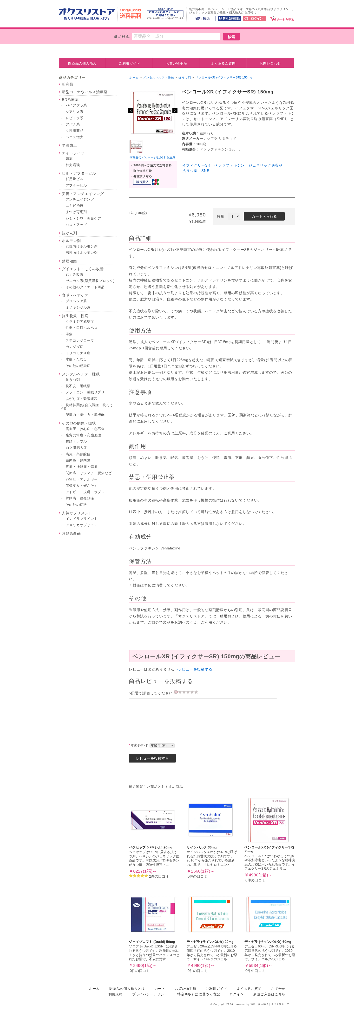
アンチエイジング (80, 199)
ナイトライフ (73, 153)
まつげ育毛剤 (76, 212)
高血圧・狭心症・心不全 (85, 429)
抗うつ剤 (73, 380)
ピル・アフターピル (79, 173)
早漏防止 (69, 145)
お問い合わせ (270, 63)
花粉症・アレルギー (82, 479)
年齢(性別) (138, 745)
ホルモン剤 (71, 241)
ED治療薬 (70, 100)
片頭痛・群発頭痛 (80, 498)
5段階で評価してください (151, 693)
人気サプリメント (77, 513)
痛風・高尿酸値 (78, 454)
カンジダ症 (75, 347)
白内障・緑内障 (78, 460)
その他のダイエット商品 (85, 287)
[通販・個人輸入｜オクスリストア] (87, 19)
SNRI (206, 171)
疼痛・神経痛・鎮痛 (82, 467)
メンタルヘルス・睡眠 (81, 374)
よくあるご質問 (223, 63)
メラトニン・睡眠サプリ (85, 392)
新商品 (67, 84)
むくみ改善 (75, 274)
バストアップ (76, 225)
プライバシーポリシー (150, 994)
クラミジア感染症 (80, 321)
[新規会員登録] (229, 19)
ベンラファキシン (229, 165)
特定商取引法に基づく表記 (198, 994)
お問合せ (278, 989)
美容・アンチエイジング (83, 194)
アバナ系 (73, 124)
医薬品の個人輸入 (82, 63)
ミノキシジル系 (78, 307)
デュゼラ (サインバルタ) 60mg (267, 942)
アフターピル (76, 185)
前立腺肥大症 (76, 448)
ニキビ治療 (75, 206)
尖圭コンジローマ (80, 340)
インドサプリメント (82, 519)
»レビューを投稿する (194, 669)
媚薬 (69, 159)
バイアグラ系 (76, 105)
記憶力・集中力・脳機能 (85, 415)
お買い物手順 (176, 63)
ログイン (236, 994)
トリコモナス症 (78, 353)
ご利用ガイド (129, 63)
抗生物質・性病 (75, 316)
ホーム (133, 77)
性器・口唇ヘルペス (82, 328)
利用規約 (115, 994)
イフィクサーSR (196, 165)
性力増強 (73, 165)
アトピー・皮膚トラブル (85, 492)
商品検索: (122, 36)
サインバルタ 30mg (202, 847)
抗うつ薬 (189, 171)
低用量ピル (75, 179)
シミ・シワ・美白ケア (83, 218)
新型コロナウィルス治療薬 (84, 92)
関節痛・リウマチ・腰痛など (89, 473)
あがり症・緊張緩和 (82, 399)
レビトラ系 (75, 118)
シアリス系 (75, 112)
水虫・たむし (76, 359)
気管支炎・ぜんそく (82, 486)
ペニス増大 (75, 137)
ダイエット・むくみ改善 (83, 269)
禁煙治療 (69, 261)
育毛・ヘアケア (75, 295)
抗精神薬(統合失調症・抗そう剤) (87, 406)
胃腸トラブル (76, 441)
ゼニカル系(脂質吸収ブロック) (90, 281)
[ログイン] (254, 19)
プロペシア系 (76, 301)
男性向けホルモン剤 (82, 252)
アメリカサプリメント (83, 525)
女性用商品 (75, 130)
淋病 (69, 334)
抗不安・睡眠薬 (78, 386)
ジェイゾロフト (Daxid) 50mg (152, 942)
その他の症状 (76, 505)
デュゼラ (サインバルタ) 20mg (210, 942)
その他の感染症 (78, 366)
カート (160, 989)
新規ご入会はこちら (269, 994)
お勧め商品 (71, 533)
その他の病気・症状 (79, 423)
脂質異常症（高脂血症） (85, 435)
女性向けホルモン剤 (82, 246)
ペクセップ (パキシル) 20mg (150, 847)
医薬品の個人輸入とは (127, 989)
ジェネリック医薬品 (266, 165)
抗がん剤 (69, 233)
